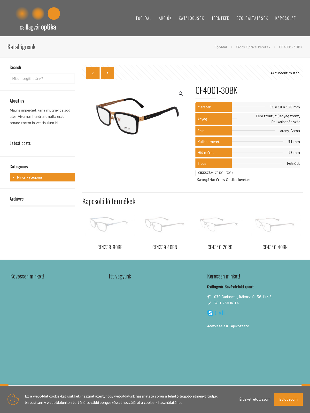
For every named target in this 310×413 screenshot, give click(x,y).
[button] (181, 93)
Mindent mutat (286, 72)
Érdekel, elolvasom (255, 399)
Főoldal (220, 47)
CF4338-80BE (110, 247)
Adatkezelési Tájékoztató (228, 325)
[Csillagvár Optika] (37, 18)
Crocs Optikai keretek (253, 47)
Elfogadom (288, 399)
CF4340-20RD (220, 247)
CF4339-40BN (165, 247)
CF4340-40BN (275, 247)
